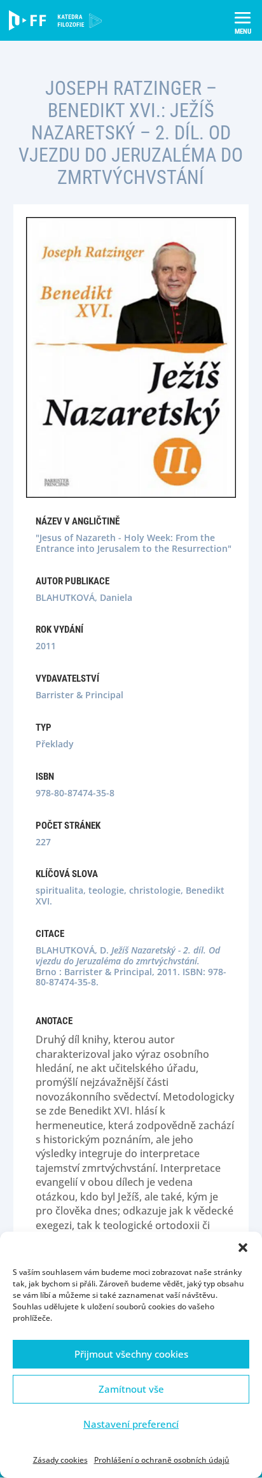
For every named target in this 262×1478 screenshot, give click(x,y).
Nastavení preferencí (131, 1424)
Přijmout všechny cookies (131, 1354)
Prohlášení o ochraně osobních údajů (162, 1459)
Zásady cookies (60, 1459)
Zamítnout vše (131, 1389)
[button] (243, 1247)
